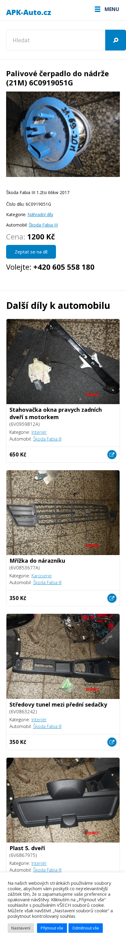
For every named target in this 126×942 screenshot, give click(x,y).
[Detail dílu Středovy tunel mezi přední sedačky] (112, 742)
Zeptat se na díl (31, 252)
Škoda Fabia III (43, 225)
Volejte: (50, 267)
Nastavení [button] (20, 928)
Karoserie (41, 575)
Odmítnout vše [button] (85, 928)
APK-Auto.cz (29, 12)
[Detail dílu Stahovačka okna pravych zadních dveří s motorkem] (112, 454)
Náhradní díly (40, 214)
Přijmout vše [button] (52, 928)
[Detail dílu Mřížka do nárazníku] (112, 598)
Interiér (39, 432)
